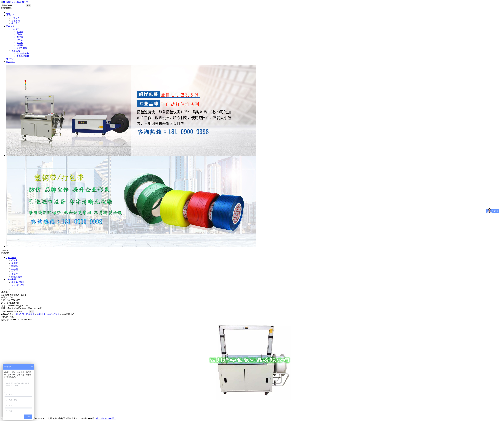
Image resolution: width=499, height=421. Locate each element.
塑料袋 (20, 40)
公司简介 (15, 18)
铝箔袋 (20, 45)
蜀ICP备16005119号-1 (106, 418)
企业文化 (15, 23)
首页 (8, 12)
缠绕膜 (20, 37)
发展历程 (15, 21)
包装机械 (15, 51)
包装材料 (15, 29)
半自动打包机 (23, 53)
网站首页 (20, 314)
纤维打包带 (22, 48)
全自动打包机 (23, 56)
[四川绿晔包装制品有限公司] (14, 2)
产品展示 (10, 26)
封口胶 (20, 42)
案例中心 (10, 59)
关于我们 (10, 15)
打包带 (20, 32)
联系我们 (10, 62)
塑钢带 (20, 34)
